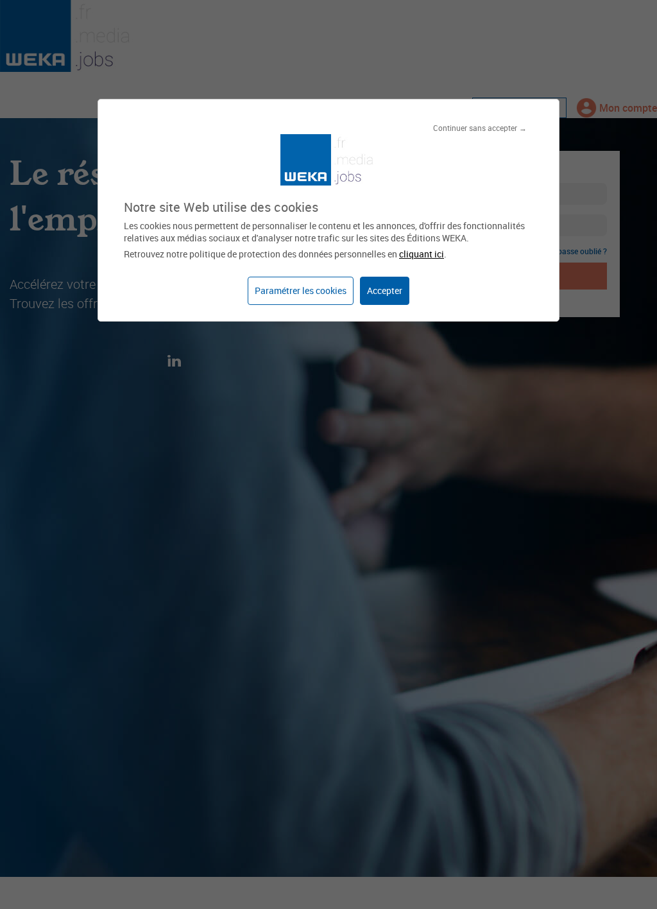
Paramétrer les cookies (300, 290)
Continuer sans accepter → (480, 128)
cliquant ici (421, 254)
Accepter (384, 290)
